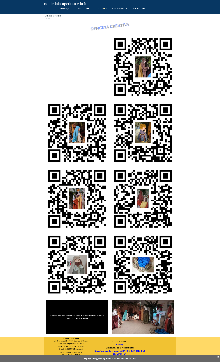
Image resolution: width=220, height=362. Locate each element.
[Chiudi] (218, 357)
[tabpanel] (71, 348)
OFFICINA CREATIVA (109, 26)
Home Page (64, 9)
